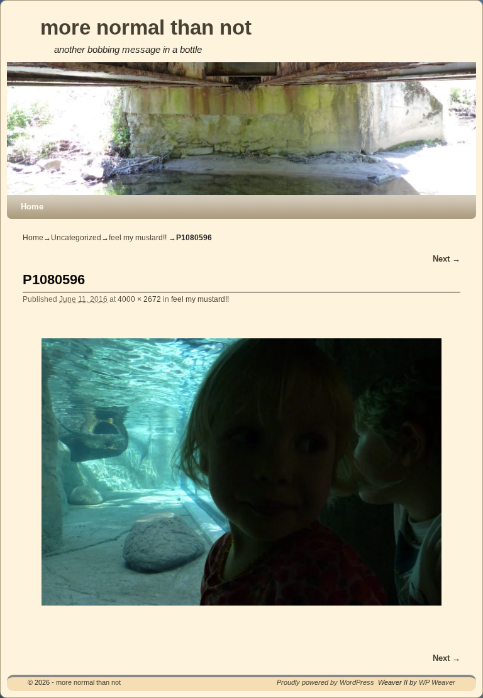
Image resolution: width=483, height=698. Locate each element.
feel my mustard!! (138, 237)
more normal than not (146, 27)
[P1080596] (241, 472)
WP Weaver (437, 682)
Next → (446, 258)
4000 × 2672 (139, 299)
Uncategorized (76, 237)
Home (32, 206)
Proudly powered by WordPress (325, 682)
